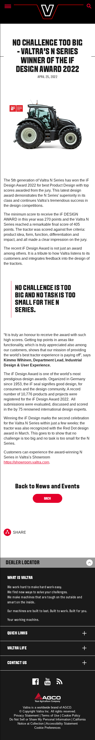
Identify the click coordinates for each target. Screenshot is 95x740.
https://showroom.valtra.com (26, 462)
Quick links (17, 633)
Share (19, 532)
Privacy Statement (26, 715)
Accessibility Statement (62, 723)
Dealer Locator (22, 562)
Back (47, 498)
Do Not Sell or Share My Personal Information (40, 719)
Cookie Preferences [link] (47, 727)
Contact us (17, 663)
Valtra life (17, 648)
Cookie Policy (71, 715)
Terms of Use (50, 715)
